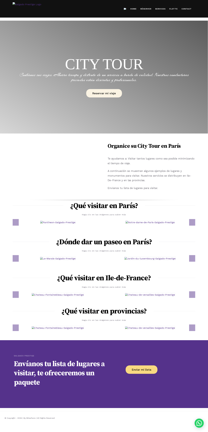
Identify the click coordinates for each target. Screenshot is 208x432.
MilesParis (30, 418)
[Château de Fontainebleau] (58, 294)
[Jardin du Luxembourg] (150, 258)
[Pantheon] (57, 222)
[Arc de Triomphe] (150, 222)
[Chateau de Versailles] (150, 294)
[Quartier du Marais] (58, 258)
